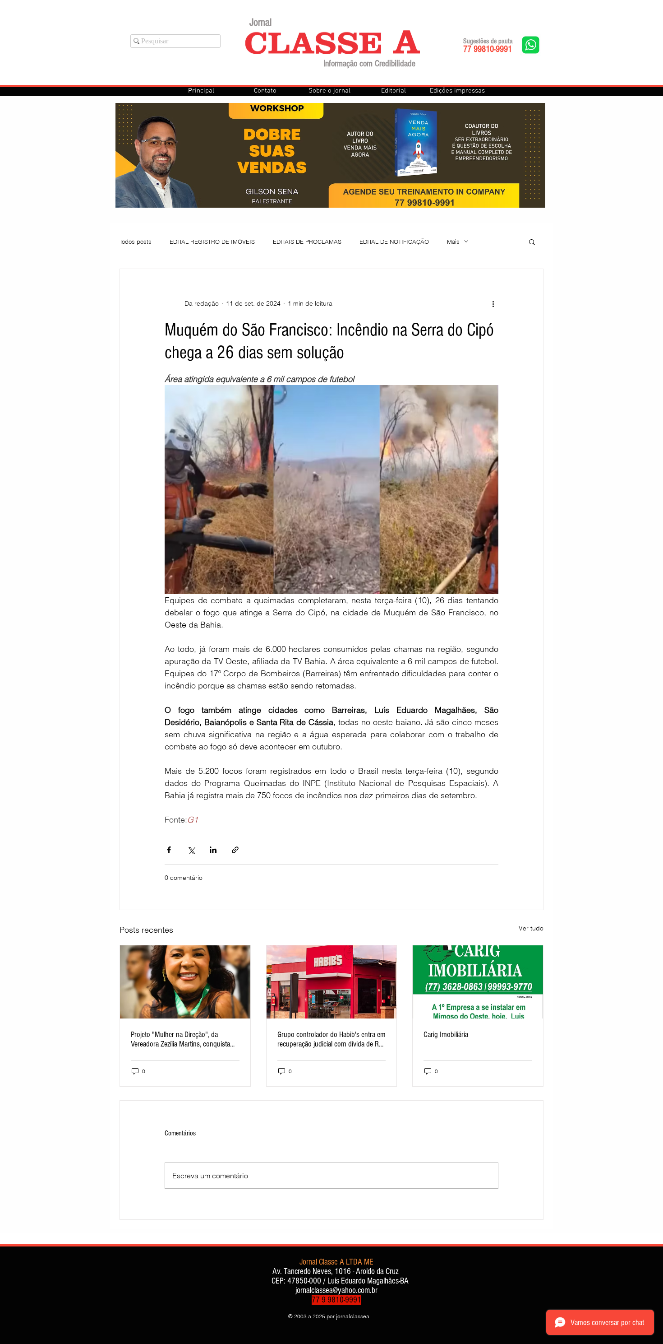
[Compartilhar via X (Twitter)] (191, 850)
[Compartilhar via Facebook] (169, 850)
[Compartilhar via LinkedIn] (213, 850)
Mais (453, 241)
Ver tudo (531, 928)
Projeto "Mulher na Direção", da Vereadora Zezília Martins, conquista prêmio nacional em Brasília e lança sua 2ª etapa (180, 1039)
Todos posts (136, 241)
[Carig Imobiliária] (478, 981)
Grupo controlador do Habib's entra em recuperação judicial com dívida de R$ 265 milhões (331, 1039)
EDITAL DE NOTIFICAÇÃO (394, 241)
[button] (532, 241)
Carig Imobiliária (446, 1034)
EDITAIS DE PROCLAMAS (307, 241)
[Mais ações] (493, 303)
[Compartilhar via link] (235, 850)
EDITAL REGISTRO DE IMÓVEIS (212, 241)
